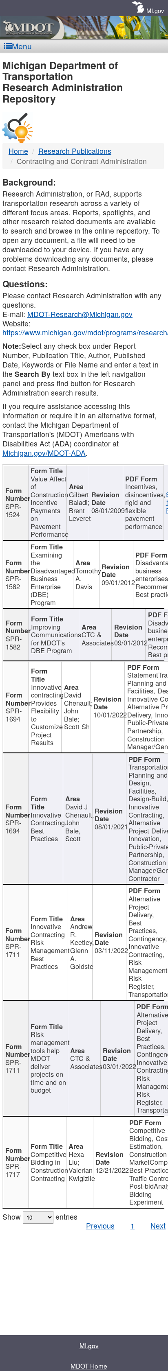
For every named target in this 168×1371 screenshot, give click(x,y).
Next (158, 1225)
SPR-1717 (13, 1170)
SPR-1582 (13, 582)
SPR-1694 (14, 715)
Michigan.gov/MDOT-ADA (44, 453)
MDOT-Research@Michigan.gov (80, 314)
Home (18, 151)
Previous (100, 1225)
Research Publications (74, 151)
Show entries (39, 1216)
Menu (22, 45)
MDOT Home (89, 1365)
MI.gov (155, 10)
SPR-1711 (13, 950)
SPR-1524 (13, 510)
